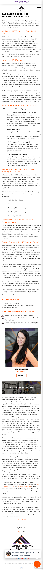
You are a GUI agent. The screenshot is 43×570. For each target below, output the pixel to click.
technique (19, 66)
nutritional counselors (9, 273)
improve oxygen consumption (19, 146)
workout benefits (11, 109)
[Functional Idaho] (21, 9)
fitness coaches (30, 271)
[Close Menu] (39, 7)
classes (20, 283)
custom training (34, 273)
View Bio (21, 375)
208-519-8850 (21, 1)
